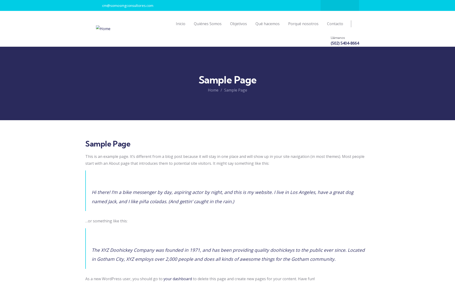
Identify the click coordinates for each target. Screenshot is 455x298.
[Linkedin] (349, 5)
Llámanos (338, 38)
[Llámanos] (322, 41)
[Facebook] (330, 5)
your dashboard (178, 278)
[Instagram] (339, 5)
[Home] (103, 28)
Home (213, 90)
